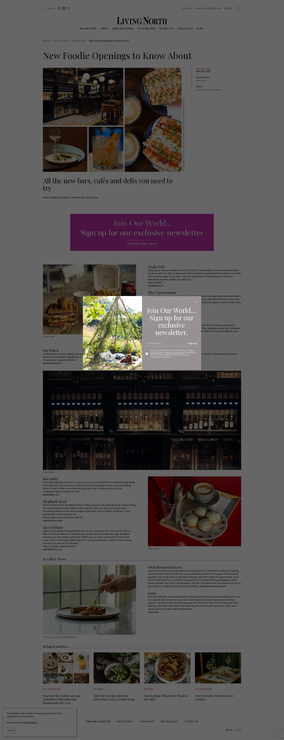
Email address (152, 344)
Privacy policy (155, 353)
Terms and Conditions (175, 353)
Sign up (192, 343)
